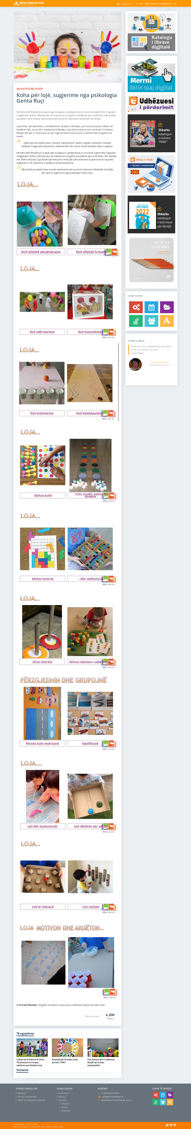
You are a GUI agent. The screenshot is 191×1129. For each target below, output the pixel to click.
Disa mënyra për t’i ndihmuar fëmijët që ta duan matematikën (101, 1062)
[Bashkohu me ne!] (151, 321)
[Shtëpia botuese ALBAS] (167, 321)
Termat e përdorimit (27, 1096)
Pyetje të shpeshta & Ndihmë (31, 1100)
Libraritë (62, 1100)
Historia (62, 1096)
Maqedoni (66, 1110)
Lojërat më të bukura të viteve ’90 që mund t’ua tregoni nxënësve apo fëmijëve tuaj (30, 1062)
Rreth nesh (63, 1093)
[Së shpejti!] (151, 307)
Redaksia (21, 1093)
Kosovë (64, 1107)
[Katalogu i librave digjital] (167, 307)
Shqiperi (65, 1103)
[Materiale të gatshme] (136, 307)
